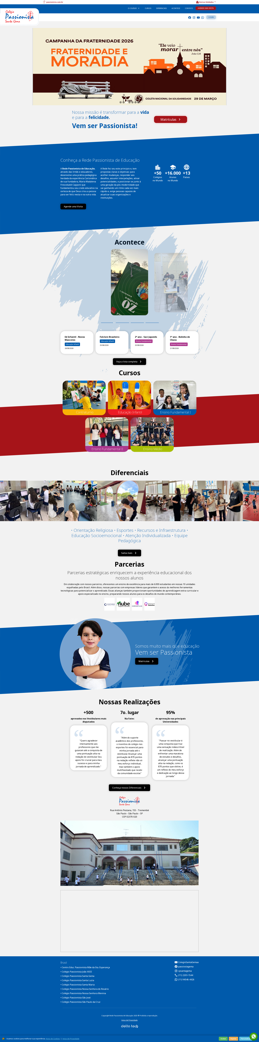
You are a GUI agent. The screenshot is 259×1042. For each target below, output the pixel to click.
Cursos (148, 8)
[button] (206, 2)
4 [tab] (152, 322)
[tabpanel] (129, 286)
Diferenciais (161, 8)
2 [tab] (120, 322)
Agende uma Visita (206, 8)
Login (211, 17)
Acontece (176, 8)
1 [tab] (107, 322)
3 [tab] (137, 322)
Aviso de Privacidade (129, 1020)
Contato (189, 8)
